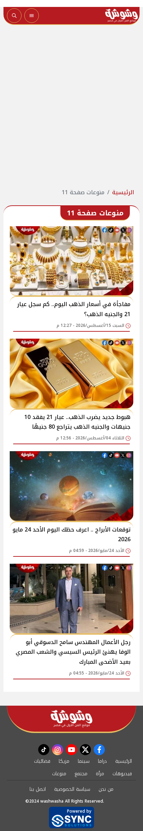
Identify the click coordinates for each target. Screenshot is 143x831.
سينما (84, 761)
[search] (14, 15)
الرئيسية (123, 192)
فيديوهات (122, 773)
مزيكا (64, 761)
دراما (102, 761)
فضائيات (42, 761)
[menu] (31, 15)
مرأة (100, 773)
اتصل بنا (38, 789)
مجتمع (81, 773)
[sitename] (71, 718)
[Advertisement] (71, 106)
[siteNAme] (121, 15)
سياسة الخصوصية (72, 789)
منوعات (59, 773)
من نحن (106, 789)
